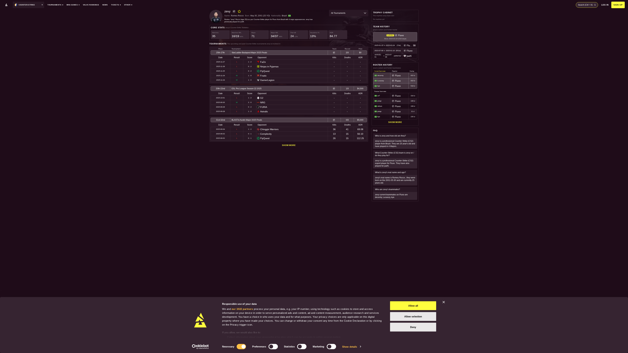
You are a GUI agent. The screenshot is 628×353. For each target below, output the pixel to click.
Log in (605, 5)
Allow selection (413, 316)
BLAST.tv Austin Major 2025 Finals (247, 120)
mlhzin (379, 106)
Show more (289, 145)
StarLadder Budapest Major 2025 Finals (249, 52)
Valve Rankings (91, 5)
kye (378, 86)
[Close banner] (444, 302)
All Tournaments (338, 13)
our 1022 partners (242, 309)
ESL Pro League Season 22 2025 (247, 88)
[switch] (273, 346)
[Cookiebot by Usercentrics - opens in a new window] (200, 346)
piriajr (379, 101)
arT (378, 96)
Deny (413, 327)
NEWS (105, 5)
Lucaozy (380, 81)
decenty (380, 75)
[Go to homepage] (6, 4)
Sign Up (618, 5)
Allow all (413, 305)
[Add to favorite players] (239, 11)
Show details (349, 346)
